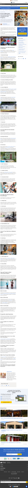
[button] (26, 486)
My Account (5, 471)
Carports (1, 464)
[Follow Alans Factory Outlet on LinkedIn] (15, 478)
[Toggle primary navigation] (0, 2)
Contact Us (22, 471)
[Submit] (27, 482)
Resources (2, 469)
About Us (9, 471)
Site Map (19, 484)
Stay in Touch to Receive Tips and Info (5, 480)
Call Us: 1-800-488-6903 (15, 0)
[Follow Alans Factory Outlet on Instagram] (16, 478)
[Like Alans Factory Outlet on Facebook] (9, 478)
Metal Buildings (2, 468)
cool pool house (7, 147)
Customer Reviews (13, 471)
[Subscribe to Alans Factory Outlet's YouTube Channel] (18, 478)
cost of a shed (4, 356)
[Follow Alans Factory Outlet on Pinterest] (13, 478)
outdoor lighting (4, 302)
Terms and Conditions (14, 484)
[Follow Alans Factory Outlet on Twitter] (11, 478)
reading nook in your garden (8, 172)
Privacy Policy (9, 484)
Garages (1, 466)
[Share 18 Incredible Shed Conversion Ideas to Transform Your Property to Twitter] (4, 385)
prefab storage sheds (11, 146)
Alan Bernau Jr (9, 371)
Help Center (18, 471)
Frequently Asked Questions (22, 51)
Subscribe (19, 454)
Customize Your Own (6, 402)
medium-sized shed (3, 91)
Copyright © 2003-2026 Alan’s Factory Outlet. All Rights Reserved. (14, 485)
